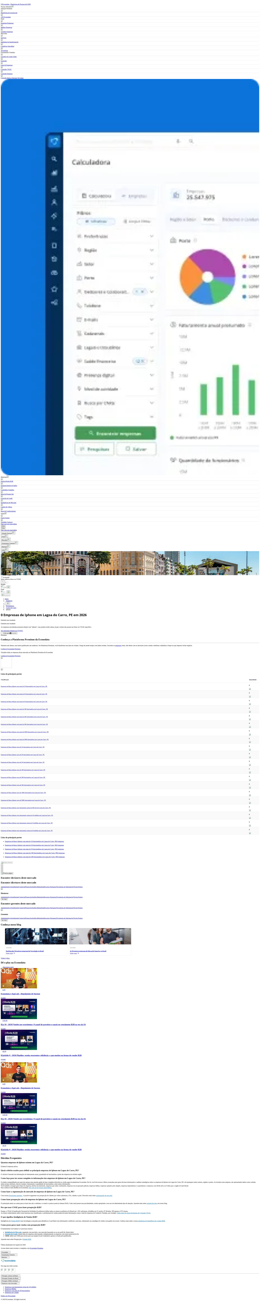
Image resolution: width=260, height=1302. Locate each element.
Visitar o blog (5, 958)
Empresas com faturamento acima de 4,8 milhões (20, 1287)
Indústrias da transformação (9, 42)
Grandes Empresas (7, 32)
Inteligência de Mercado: (13, 1232)
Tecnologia (4, 50)
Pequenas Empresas (7, 23)
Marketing (40, 887)
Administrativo (5, 887)
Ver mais (4, 899)
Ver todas (20, 78)
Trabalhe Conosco (6, 522)
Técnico (75, 887)
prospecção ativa (152, 1203)
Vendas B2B (15, 1221)
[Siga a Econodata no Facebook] (10, 1271)
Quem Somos (5, 518)
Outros (80, 887)
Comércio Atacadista (7, 46)
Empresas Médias (10, 1289)
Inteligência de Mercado (8, 503)
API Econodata (6, 17)
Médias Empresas (6, 27)
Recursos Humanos (50, 887)
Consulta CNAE (6, 69)
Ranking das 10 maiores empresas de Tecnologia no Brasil (25, 951)
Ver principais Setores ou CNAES (12, 631)
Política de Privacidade (8, 1296)
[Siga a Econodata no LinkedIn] (6, 1271)
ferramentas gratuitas (15, 1195)
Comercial (22, 887)
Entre (3, 526)
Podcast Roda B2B (7, 481)
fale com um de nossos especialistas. (40, 1188)
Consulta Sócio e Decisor (9, 78)
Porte (2, 589)
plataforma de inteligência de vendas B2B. (151, 1221)
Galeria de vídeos (6, 507)
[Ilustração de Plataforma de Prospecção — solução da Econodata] (130, 277)
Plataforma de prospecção (9, 13)
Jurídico (34, 887)
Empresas (9, 601)
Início (7, 599)
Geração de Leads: (11, 1234)
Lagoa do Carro (11, 608)
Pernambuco (10, 606)
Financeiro (28, 887)
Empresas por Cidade (12, 1292)
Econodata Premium (36, 1248)
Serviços (3, 38)
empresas (118, 645)
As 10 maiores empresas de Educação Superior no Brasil (88, 951)
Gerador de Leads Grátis (9, 57)
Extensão (4, 61)
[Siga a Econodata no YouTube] (13, 1271)
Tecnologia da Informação (64, 887)
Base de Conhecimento (8, 511)
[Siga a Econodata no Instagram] (2, 1271)
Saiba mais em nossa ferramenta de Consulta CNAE (133, 1213)
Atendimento (14, 887)
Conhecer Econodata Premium (10, 649)
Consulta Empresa (6, 74)
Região (3, 584)
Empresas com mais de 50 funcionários (17, 1291)
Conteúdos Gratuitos (7, 490)
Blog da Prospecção (7, 494)
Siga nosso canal (8, 967)
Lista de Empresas (6, 65)
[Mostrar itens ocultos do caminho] (7, 603)
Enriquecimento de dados (9, 486)
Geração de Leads (6, 498)
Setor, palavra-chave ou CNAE (11, 579)
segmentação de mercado (104, 1195)
